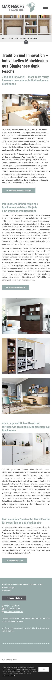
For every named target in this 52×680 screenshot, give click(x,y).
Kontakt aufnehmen (15, 598)
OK (44, 669)
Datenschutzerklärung (9, 675)
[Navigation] (45, 7)
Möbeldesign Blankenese (28, 38)
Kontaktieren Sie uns (16, 561)
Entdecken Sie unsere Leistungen (20, 191)
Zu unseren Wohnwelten (17, 288)
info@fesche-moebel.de (13, 611)
